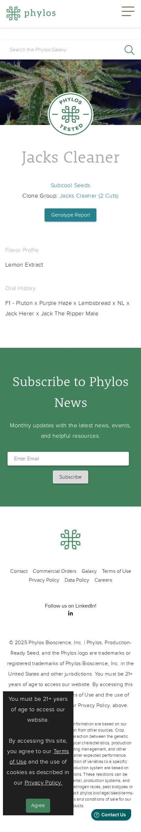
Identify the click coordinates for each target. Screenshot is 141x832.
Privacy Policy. (43, 782)
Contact (19, 571)
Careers (103, 580)
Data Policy (77, 580)
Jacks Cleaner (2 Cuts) (89, 195)
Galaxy (89, 571)
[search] (70, 49)
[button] (128, 14)
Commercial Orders (54, 571)
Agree (38, 805)
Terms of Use (116, 571)
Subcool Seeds (71, 185)
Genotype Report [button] (70, 215)
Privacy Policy (44, 580)
